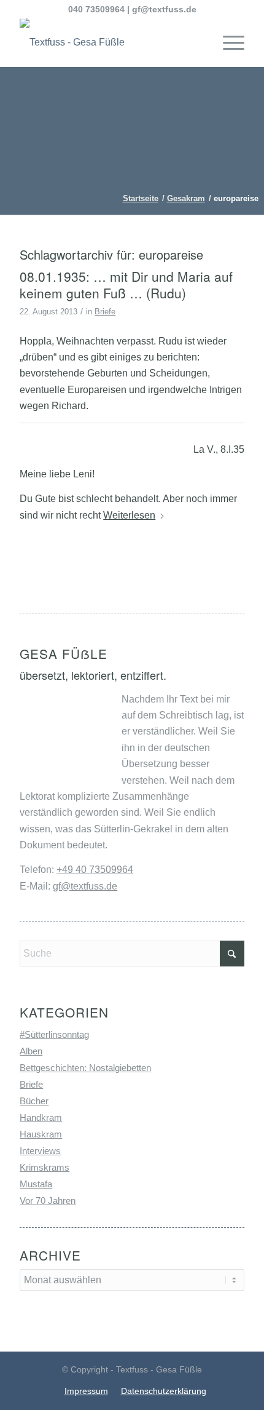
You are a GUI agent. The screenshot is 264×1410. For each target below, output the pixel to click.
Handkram (41, 1117)
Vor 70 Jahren (48, 1200)
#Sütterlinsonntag (54, 1034)
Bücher (34, 1101)
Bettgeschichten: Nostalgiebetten (85, 1067)
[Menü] (227, 42)
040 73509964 (96, 9)
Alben (31, 1051)
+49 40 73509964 (94, 869)
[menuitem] (227, 42)
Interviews (40, 1150)
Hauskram (41, 1134)
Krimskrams (44, 1167)
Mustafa (36, 1184)
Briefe (105, 311)
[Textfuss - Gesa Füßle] (109, 42)
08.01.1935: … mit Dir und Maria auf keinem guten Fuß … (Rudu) (126, 284)
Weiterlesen (129, 515)
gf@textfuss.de (164, 9)
